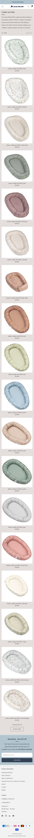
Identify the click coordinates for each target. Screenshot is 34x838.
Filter (5, 33)
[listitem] (17, 2)
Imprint (4, 784)
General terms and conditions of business (13, 781)
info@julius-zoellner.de (8, 799)
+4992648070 (6, 802)
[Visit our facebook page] (2, 816)
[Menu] (2, 6)
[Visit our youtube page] (13, 816)
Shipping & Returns (7, 772)
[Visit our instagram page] (6, 816)
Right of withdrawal (7, 778)
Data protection (6, 775)
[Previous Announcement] (3, 2)
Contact (4, 787)
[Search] (28, 6)
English (4, 790)
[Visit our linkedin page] (9, 816)
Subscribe (17, 760)
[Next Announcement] (31, 2)
